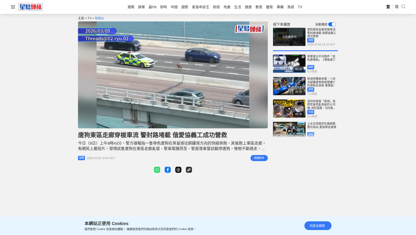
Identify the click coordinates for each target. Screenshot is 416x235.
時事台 (99, 18)
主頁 (81, 18)
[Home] (30, 7)
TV (89, 18)
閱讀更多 (259, 158)
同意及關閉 (317, 225)
